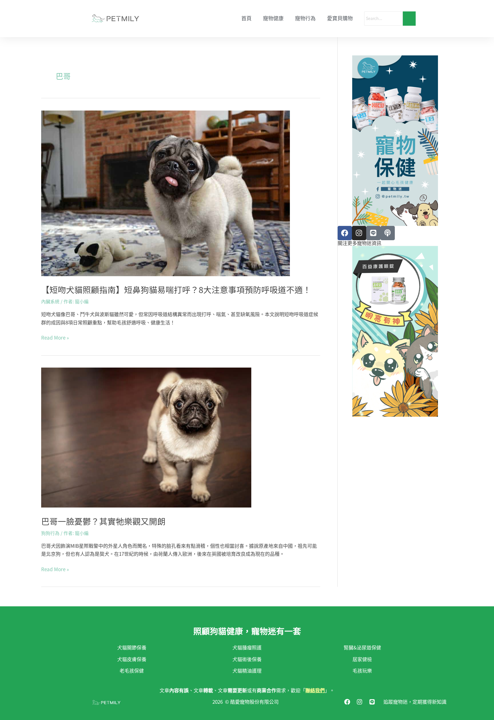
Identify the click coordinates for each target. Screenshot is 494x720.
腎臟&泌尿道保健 (362, 647)
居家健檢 (362, 659)
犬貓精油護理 (247, 670)
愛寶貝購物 (340, 18)
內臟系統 (50, 301)
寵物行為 (305, 18)
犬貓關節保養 (131, 647)
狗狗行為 (50, 533)
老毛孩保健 (131, 670)
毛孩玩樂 (362, 670)
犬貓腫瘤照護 (247, 647)
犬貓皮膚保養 (131, 659)
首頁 (246, 18)
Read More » (55, 338)
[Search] (409, 18)
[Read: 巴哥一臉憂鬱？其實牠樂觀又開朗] (180, 438)
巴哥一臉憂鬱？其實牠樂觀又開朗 (103, 521)
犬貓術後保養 (247, 659)
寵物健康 (273, 18)
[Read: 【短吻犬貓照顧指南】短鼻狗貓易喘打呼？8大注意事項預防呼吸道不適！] (180, 193)
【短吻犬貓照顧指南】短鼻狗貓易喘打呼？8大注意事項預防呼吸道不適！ (176, 289)
